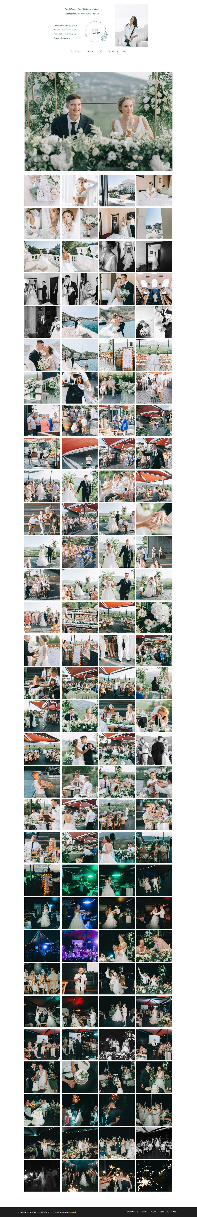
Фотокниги (112, 51)
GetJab (73, 1212)
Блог (124, 51)
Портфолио (75, 51)
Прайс (100, 51)
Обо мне (89, 51)
